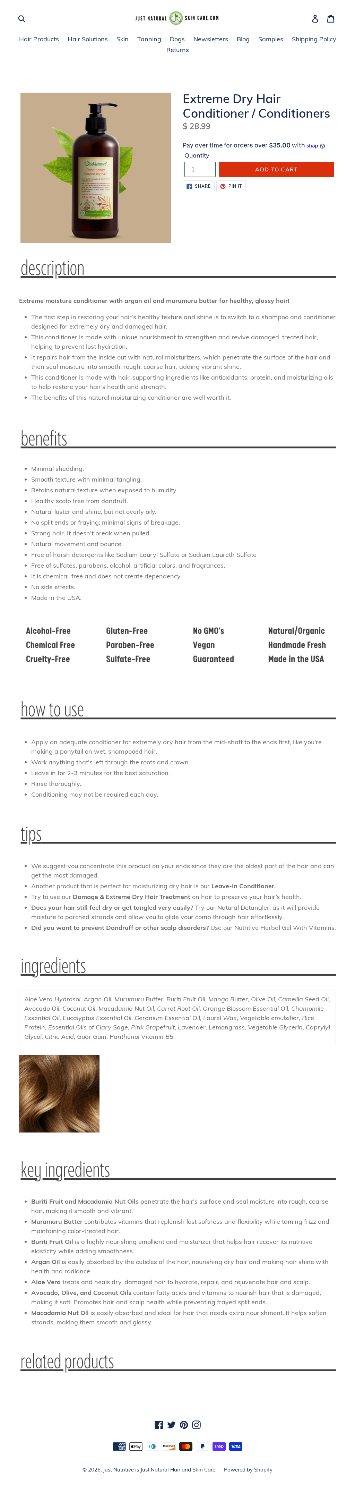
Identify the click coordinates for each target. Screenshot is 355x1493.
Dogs (177, 39)
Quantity (196, 155)
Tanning (149, 39)
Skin (122, 39)
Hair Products (39, 39)
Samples (270, 39)
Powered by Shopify (248, 1469)
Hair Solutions (88, 39)
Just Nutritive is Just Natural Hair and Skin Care (159, 1469)
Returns (177, 50)
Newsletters (210, 39)
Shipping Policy (314, 39)
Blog (243, 39)
